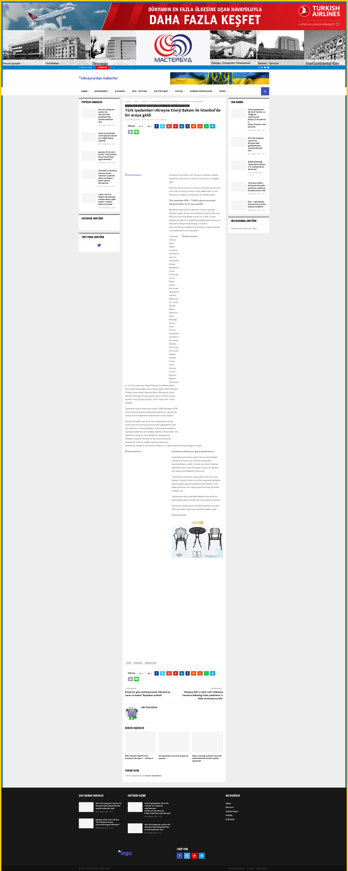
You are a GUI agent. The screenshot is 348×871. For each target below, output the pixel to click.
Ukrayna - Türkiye (164, 105)
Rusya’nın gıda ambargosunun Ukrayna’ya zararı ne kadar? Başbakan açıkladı (147, 693)
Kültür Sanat (161, 91)
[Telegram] (202, 856)
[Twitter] (187, 856)
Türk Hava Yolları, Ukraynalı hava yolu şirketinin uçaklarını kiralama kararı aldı (257, 186)
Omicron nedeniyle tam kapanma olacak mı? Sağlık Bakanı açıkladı (107, 137)
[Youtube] (194, 856)
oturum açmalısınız (153, 776)
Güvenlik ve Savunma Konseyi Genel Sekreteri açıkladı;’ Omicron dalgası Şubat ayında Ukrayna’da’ (107, 177)
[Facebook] (180, 856)
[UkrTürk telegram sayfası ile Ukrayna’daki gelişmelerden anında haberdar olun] (89, 113)
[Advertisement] (174, 156)
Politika (229, 815)
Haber (84, 91)
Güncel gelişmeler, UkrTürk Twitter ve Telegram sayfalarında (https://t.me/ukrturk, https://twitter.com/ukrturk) (257, 118)
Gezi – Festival (139, 91)
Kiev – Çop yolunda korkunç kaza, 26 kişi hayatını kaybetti (257, 204)
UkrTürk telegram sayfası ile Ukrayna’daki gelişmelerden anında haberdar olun (106, 116)
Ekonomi (128, 105)
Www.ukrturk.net (179, 515)
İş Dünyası (120, 91)
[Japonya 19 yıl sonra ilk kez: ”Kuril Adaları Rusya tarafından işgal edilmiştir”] (89, 156)
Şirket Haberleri (152, 105)
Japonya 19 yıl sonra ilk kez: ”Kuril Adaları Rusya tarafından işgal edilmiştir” (107, 155)
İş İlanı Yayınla (261, 868)
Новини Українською (201, 91)
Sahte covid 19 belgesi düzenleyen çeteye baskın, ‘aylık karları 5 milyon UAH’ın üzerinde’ (107, 199)
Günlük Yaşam (232, 811)
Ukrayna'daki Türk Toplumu (180, 105)
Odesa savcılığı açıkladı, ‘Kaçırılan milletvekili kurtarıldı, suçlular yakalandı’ (207, 758)
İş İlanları (250, 868)
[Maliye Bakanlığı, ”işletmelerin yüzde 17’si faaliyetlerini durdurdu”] (238, 165)
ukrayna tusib (150, 663)
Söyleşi (179, 91)
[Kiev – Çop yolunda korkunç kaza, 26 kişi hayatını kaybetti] (238, 205)
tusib (128, 663)
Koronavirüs (101, 91)
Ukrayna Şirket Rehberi (236, 868)
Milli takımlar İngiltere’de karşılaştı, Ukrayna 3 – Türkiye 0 (139, 757)
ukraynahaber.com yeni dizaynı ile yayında (173, 757)
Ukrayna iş (138, 663)
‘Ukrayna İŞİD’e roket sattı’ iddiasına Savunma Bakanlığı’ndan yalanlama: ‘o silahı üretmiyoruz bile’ (202, 695)
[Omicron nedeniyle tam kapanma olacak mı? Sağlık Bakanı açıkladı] (89, 137)
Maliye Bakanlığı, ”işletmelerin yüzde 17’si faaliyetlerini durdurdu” (256, 165)
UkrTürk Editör (135, 120)
